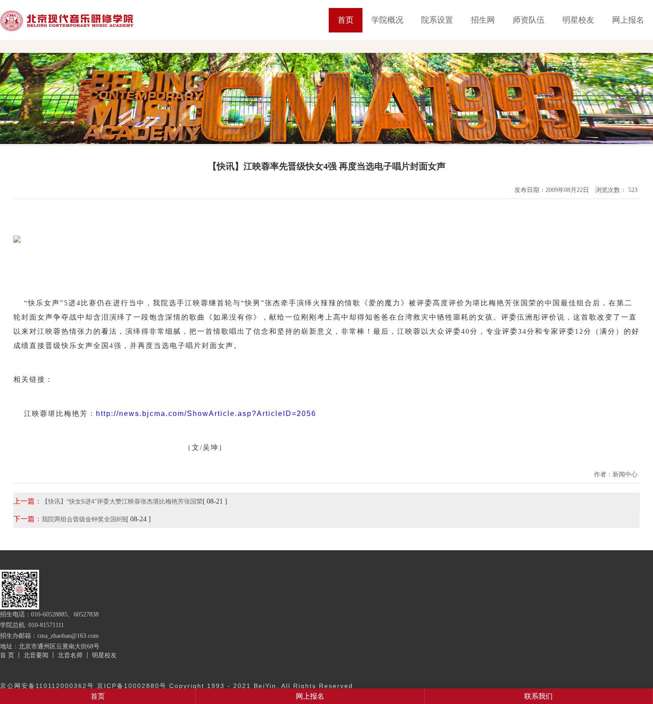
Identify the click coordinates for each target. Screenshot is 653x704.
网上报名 (628, 20)
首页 (346, 20)
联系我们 (538, 696)
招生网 (483, 20)
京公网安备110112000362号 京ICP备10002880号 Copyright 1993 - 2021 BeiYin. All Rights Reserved (176, 685)
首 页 (7, 655)
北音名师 (70, 655)
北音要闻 (36, 655)
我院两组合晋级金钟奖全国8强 (84, 519)
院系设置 (437, 20)
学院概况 (387, 20)
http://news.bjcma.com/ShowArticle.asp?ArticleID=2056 (206, 413)
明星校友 (578, 20)
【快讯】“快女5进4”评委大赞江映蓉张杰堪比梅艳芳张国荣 (122, 501)
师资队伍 (529, 20)
